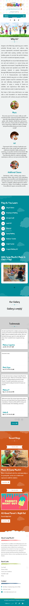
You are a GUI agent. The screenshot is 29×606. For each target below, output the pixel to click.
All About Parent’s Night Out (13, 513)
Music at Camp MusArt (11, 470)
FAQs (2, 575)
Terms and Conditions (6, 571)
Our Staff (3, 567)
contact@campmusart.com (13, 9)
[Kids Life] (14, 4)
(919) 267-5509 (6, 589)
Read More (5, 482)
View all (14, 423)
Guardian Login (4, 573)
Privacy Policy (4, 569)
